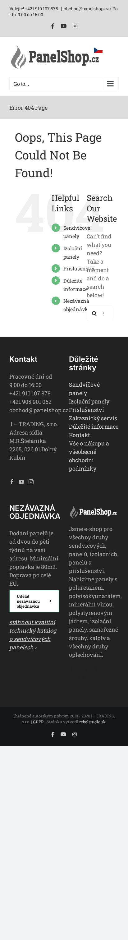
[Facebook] (11, 481)
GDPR (38, 722)
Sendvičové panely (84, 389)
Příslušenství (78, 268)
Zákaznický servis (93, 418)
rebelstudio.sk (92, 722)
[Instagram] (31, 481)
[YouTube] (21, 481)
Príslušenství (86, 409)
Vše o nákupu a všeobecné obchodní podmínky (89, 456)
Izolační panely (89, 401)
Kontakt (79, 435)
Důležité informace (93, 426)
